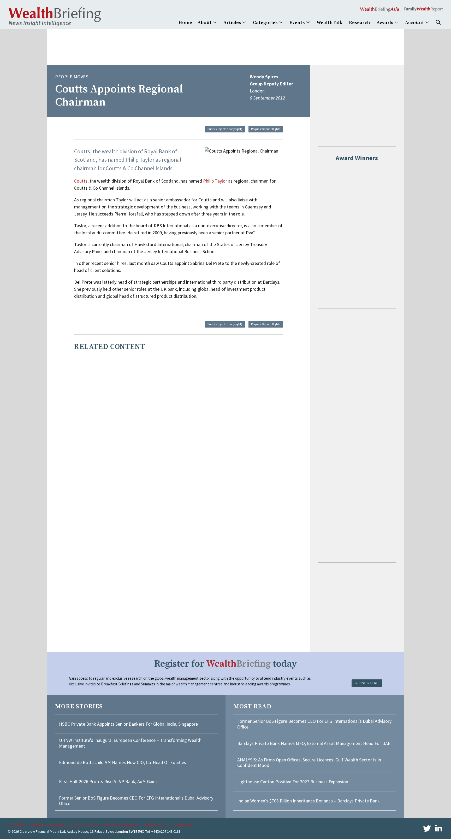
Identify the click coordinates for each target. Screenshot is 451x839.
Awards (385, 23)
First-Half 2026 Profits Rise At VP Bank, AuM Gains (108, 781)
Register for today (225, 664)
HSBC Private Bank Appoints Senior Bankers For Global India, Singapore (128, 724)
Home (185, 23)
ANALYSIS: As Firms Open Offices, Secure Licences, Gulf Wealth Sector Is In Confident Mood (309, 762)
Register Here (366, 683)
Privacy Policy (156, 825)
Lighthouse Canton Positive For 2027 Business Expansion (292, 782)
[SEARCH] (438, 22)
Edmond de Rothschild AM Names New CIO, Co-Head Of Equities (122, 762)
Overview (16, 825)
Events (297, 23)
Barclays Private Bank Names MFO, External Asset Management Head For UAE (313, 743)
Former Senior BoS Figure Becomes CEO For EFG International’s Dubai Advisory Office (136, 801)
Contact (36, 825)
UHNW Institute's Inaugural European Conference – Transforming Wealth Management (130, 743)
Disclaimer (183, 825)
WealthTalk (329, 23)
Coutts (80, 181)
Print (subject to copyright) (224, 129)
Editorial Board (84, 825)
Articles (232, 23)
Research (359, 23)
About (205, 23)
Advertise (57, 825)
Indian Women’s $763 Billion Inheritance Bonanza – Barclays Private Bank (308, 801)
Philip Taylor (215, 181)
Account (415, 23)
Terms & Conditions (121, 825)
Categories (266, 23)
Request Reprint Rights (265, 129)
